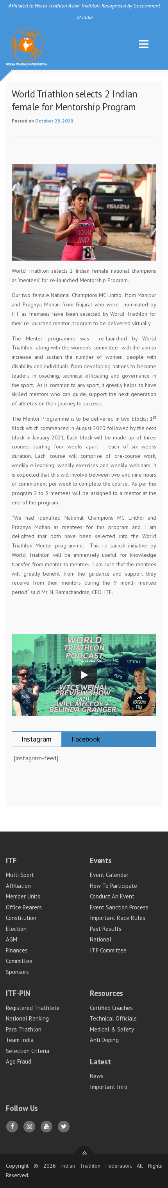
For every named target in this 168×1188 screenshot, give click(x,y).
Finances (17, 950)
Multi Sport (20, 874)
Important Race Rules (117, 918)
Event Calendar (109, 874)
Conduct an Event (112, 896)
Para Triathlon (23, 1029)
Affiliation (18, 885)
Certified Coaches (111, 1008)
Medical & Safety (112, 1029)
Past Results (106, 928)
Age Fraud (18, 1061)
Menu (143, 44)
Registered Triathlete (33, 1008)
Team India (20, 1040)
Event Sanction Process (119, 907)
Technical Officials (113, 1018)
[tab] (37, 739)
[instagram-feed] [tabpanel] (36, 758)
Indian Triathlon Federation (96, 1165)
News (97, 1076)
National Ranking (27, 1018)
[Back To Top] (84, 1154)
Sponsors (17, 972)
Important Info (108, 1087)
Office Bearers (24, 907)
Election (16, 928)
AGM (11, 939)
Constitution (21, 918)
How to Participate (113, 885)
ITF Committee (108, 950)
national (100, 939)
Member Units (23, 896)
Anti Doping (104, 1040)
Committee (19, 961)
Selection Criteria (27, 1051)
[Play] (84, 675)
